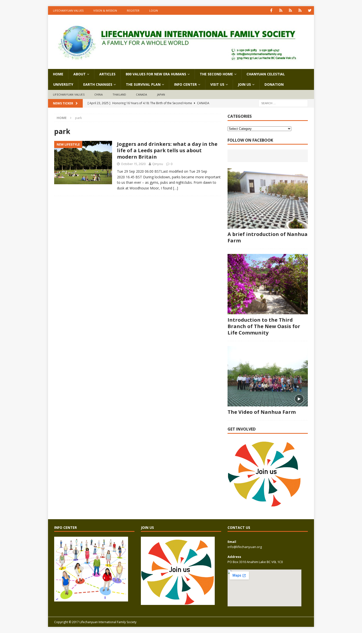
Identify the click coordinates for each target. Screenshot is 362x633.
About (79, 74)
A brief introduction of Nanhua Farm (268, 237)
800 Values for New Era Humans (156, 74)
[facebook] (271, 10)
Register (133, 10)
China (98, 94)
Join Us (244, 84)
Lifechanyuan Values (68, 10)
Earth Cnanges (97, 84)
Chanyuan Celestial (266, 74)
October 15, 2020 (133, 164)
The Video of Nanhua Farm (262, 412)
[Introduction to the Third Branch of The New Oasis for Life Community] (268, 284)
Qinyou (157, 164)
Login (153, 10)
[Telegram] (300, 10)
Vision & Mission (105, 10)
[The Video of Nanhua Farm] (268, 376)
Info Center (185, 84)
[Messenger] (290, 10)
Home (58, 74)
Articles (107, 74)
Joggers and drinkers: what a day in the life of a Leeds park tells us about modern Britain (167, 150)
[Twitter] (309, 10)
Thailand (119, 94)
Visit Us (217, 84)
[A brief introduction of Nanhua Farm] (268, 198)
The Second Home (216, 74)
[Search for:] (283, 103)
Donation (274, 84)
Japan (161, 94)
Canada (141, 94)
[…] (175, 188)
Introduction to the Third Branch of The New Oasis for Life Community (264, 326)
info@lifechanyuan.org (245, 547)
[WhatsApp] (281, 10)
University (63, 84)
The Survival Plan (143, 84)
